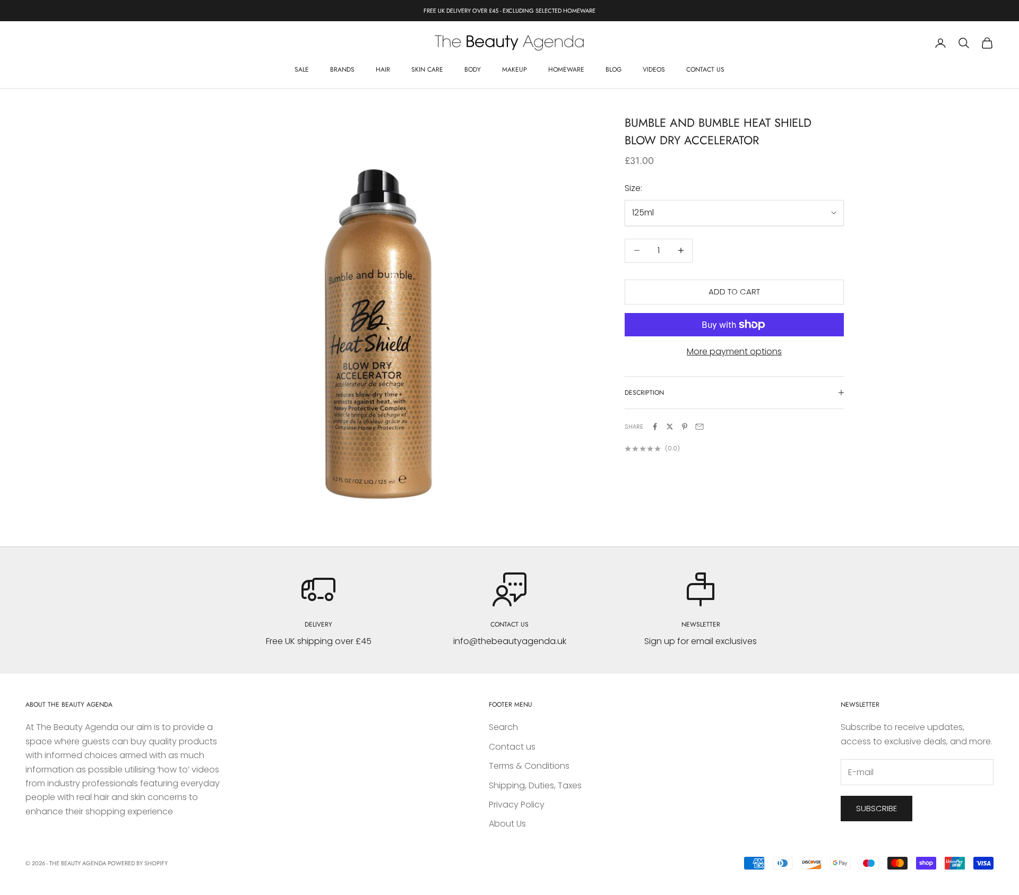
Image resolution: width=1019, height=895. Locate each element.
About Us (507, 824)
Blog (613, 69)
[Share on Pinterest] (684, 426)
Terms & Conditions (529, 766)
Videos (654, 69)
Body (472, 69)
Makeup (514, 69)
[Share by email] (699, 426)
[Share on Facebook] (655, 426)
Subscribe (876, 808)
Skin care (427, 69)
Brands (342, 69)
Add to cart (734, 291)
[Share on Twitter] (670, 426)
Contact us (705, 69)
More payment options (734, 351)
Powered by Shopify (138, 863)
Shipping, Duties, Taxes (535, 785)
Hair (383, 69)
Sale (302, 69)
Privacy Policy (517, 804)
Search (503, 727)
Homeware (566, 69)
